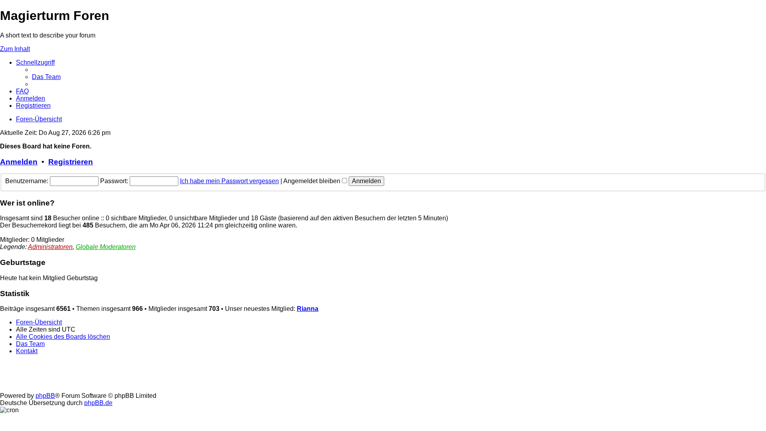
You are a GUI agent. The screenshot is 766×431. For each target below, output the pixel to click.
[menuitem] (46, 76)
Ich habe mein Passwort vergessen (229, 181)
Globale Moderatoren (106, 246)
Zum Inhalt (15, 48)
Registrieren (70, 162)
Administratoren (50, 246)
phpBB (45, 395)
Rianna (307, 308)
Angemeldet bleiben (312, 181)
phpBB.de (98, 402)
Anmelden (19, 162)
